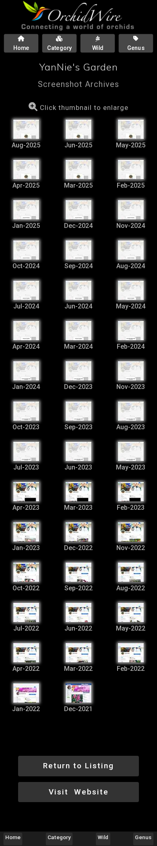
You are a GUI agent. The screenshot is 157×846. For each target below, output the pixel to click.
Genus (143, 837)
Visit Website (79, 791)
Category (59, 837)
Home (13, 837)
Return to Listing (78, 765)
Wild (103, 837)
